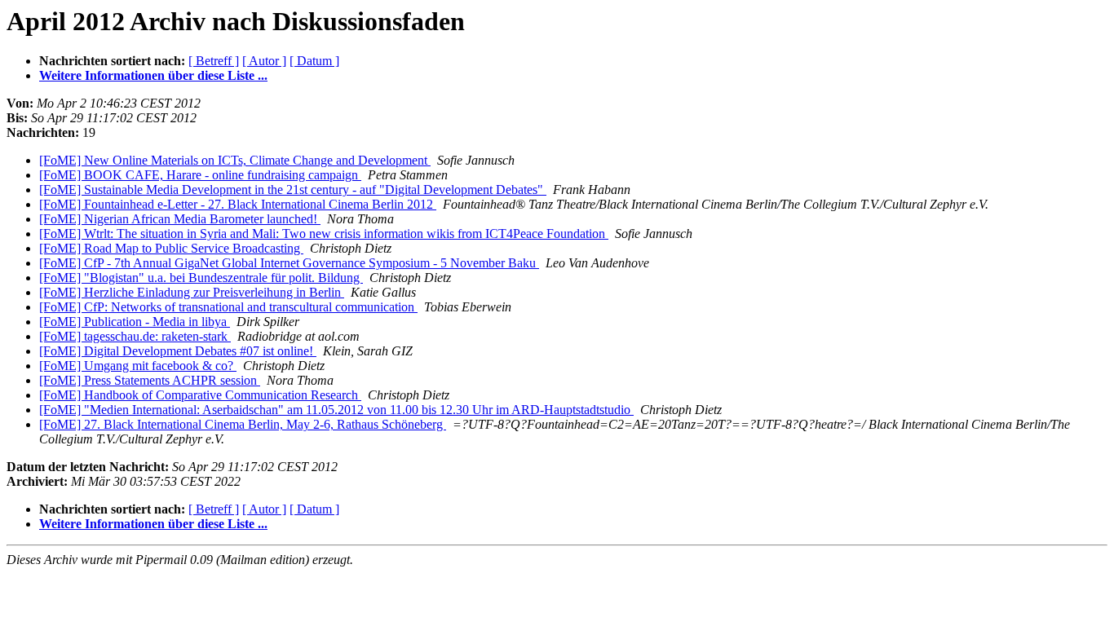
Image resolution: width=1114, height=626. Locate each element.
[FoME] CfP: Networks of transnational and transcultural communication (228, 307)
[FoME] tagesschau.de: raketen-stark (135, 336)
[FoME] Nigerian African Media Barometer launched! (179, 219)
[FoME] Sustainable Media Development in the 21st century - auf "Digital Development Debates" (292, 189)
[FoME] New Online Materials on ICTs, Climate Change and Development (235, 160)
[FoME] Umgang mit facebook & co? (138, 366)
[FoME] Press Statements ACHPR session (149, 380)
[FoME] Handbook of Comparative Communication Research (200, 395)
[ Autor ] (264, 61)
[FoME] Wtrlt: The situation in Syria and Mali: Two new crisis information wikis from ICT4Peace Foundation (323, 233)
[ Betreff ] (213, 61)
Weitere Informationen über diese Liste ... (153, 75)
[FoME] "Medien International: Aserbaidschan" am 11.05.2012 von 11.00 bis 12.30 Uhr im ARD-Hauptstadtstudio (336, 410)
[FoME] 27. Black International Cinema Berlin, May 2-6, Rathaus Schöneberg (242, 424)
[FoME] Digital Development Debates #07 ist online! (177, 351)
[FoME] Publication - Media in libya (134, 321)
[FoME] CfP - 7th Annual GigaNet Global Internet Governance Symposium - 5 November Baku (289, 263)
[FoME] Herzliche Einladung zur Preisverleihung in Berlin (191, 292)
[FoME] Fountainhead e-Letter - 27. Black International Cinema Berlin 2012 (237, 204)
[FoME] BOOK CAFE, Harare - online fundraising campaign (200, 175)
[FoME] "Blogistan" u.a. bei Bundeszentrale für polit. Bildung (201, 277)
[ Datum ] (314, 61)
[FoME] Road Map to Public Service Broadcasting (171, 248)
